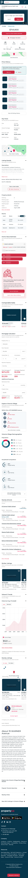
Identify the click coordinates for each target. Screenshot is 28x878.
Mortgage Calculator (12, 855)
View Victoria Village (7, 647)
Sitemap (11, 844)
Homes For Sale (9, 857)
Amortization (17, 355)
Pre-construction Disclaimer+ (14, 867)
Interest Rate (5, 355)
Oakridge (4, 747)
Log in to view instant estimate (14, 33)
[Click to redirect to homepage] (2, 2)
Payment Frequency (6, 362)
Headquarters (16, 841)
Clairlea (20, 744)
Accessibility (14, 843)
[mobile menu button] (26, 2)
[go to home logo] (7, 811)
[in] (10, 822)
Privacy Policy (22, 843)
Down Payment (5, 347)
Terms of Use (4, 844)
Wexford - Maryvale (15, 745)
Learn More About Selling (14, 295)
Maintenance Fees (6, 381)
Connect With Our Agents (10, 854)
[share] (25, 7)
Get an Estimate (14, 291)
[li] (8, 822)
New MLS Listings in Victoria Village (12, 801)
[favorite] (19, 571)
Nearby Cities (6, 794)
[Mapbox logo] (5, 677)
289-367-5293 (14, 711)
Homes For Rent (18, 857)
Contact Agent (14, 716)
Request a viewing (13, 875)
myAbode (12, 814)
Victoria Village (5, 744)
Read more (4, 176)
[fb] (5, 822)
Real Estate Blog (5, 852)
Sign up (19, 19)
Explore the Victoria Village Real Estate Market (13, 781)
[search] (11, 2)
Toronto (3, 7)
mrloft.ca (9, 841)
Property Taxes (5, 389)
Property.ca (4, 814)
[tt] (2, 822)
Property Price (5, 340)
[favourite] (22, 7)
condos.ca (3, 841)
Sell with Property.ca (16, 852)
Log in (9, 19)
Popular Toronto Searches (9, 788)
